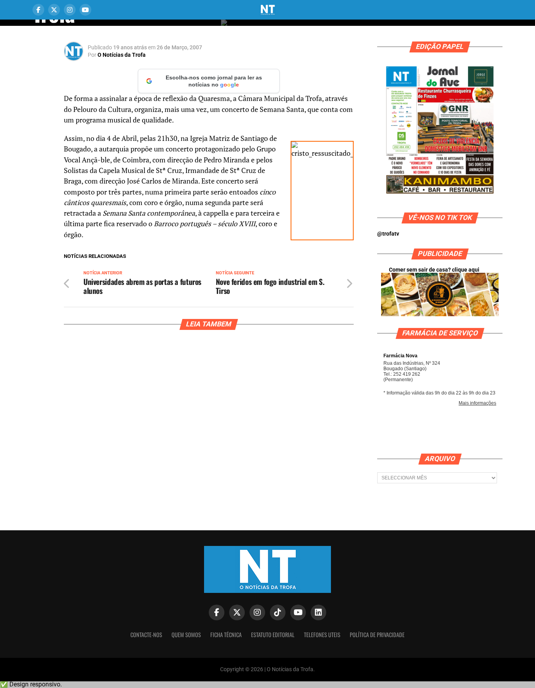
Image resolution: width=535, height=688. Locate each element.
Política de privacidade (377, 634)
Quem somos (186, 634)
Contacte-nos (146, 634)
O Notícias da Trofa (122, 55)
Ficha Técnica (226, 634)
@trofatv (388, 234)
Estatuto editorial (273, 634)
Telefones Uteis (322, 634)
